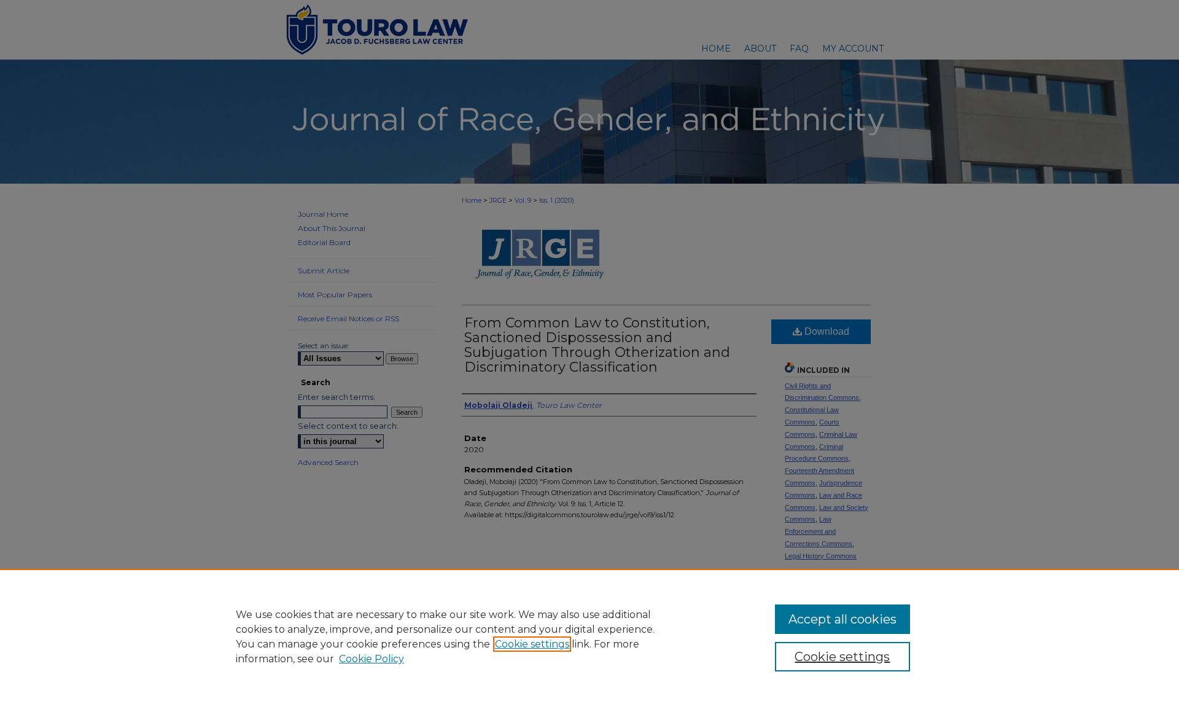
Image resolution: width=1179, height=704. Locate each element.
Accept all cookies (842, 619)
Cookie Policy (371, 659)
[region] (589, 636)
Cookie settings (532, 644)
